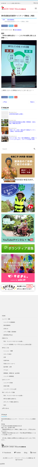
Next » (32, 102)
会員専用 (2, 463)
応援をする (5, 338)
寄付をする (36, 3)
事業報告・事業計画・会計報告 (12, 373)
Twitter (11, 25)
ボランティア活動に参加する (11, 402)
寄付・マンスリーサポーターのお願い (13, 341)
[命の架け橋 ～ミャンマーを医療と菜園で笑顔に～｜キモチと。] (18, 281)
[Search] (34, 149)
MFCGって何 (5, 347)
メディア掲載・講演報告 (10, 331)
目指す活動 (6, 386)
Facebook (5, 25)
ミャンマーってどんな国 (10, 389)
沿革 (5, 357)
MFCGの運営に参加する (10, 398)
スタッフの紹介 (8, 354)
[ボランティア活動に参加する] (18, 251)
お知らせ (6, 328)
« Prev (5, 102)
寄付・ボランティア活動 (8, 392)
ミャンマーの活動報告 (9, 322)
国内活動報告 (18, 30)
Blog (16, 25)
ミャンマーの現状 (8, 382)
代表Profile (6, 360)
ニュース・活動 (6, 319)
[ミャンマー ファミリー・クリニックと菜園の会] (13, 8)
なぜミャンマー (6, 379)
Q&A (5, 405)
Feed (34, 453)
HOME (3, 315)
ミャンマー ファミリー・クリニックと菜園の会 (20, 458)
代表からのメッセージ (9, 363)
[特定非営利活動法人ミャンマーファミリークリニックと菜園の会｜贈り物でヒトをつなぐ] (18, 289)
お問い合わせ (5, 408)
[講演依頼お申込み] (18, 181)
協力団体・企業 (8, 367)
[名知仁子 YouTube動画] (18, 241)
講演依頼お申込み (8, 335)
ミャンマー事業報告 (9, 376)
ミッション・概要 (8, 351)
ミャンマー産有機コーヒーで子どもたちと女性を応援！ (18, 344)
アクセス (6, 370)
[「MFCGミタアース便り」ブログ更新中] (18, 211)
